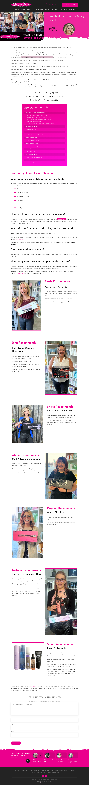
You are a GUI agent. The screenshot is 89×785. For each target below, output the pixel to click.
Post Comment (16, 743)
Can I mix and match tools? (34, 121)
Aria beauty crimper (32, 129)
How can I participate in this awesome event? (39, 117)
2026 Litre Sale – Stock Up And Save (37, 761)
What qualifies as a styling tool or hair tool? (38, 115)
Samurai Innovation (44, 782)
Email (12, 724)
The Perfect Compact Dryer (34, 157)
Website (12, 731)
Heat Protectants (31, 162)
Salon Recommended (32, 160)
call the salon (21, 273)
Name (12, 716)
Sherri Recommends (31, 137)
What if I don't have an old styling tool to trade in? (40, 119)
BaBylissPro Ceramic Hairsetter (35, 134)
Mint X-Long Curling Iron (33, 146)
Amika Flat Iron (31, 151)
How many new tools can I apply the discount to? (40, 123)
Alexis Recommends (31, 126)
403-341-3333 (53, 4)
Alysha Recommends (32, 143)
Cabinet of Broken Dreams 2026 (72, 761)
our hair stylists (20, 239)
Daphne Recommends (32, 148)
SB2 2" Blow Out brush (33, 140)
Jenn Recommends (31, 132)
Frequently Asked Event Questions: (35, 112)
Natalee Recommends (32, 154)
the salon (33, 686)
